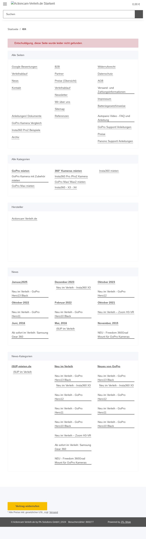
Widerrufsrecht (106, 66)
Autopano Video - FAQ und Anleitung (114, 117)
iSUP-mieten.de (21, 366)
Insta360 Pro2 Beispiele (26, 130)
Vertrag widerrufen (27, 506)
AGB (100, 80)
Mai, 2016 (61, 323)
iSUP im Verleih (65, 328)
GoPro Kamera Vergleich (27, 123)
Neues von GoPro (109, 366)
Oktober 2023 (106, 281)
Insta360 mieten (109, 170)
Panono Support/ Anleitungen (115, 141)
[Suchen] (139, 14)
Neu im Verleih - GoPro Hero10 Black (69, 314)
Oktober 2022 (20, 302)
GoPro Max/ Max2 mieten (70, 181)
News (15, 80)
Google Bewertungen (24, 66)
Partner (59, 73)
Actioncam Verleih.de (24, 218)
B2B (57, 66)
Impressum (104, 98)
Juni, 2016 (18, 323)
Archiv (15, 137)
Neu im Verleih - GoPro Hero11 (26, 314)
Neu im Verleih (64, 366)
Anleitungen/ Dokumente (26, 115)
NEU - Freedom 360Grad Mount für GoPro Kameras (113, 334)
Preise (101, 134)
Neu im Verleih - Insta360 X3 (73, 287)
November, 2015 (108, 323)
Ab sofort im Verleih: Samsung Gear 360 (30, 334)
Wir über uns (62, 101)
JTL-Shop (126, 522)
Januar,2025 (19, 281)
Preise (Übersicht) (65, 80)
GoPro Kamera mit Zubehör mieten (28, 178)
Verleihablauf (19, 73)
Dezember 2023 (64, 281)
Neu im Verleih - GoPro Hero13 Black (26, 293)
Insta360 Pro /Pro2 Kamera (71, 176)
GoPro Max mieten (23, 185)
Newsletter (61, 94)
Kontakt (16, 87)
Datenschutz (105, 73)
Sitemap (60, 108)
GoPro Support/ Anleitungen (114, 127)
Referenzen (62, 115)
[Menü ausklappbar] (5, 2)
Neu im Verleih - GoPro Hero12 (111, 293)
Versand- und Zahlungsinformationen (111, 89)
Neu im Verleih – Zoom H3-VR (116, 312)
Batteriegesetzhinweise (111, 105)
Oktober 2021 (106, 302)
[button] (112, 4)
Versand (53, 512)
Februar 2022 (63, 302)
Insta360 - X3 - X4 (66, 187)
